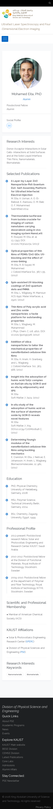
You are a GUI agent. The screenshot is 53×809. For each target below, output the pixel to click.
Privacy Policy (43, 807)
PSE (23, 652)
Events (6, 733)
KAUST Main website (13, 744)
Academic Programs (13, 725)
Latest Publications (12, 757)
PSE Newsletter (10, 780)
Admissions (8, 765)
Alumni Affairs (9, 769)
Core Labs (7, 761)
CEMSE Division (10, 753)
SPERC (30, 641)
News (5, 729)
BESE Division (9, 749)
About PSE (8, 721)
